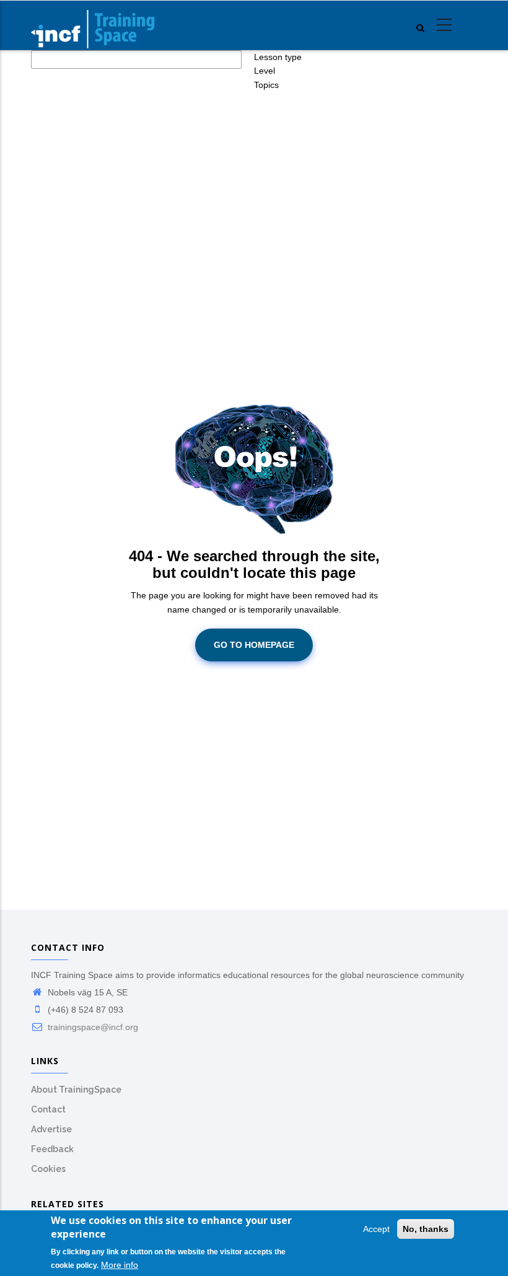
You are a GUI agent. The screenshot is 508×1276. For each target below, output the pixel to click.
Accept (376, 1229)
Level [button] (264, 71)
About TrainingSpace (76, 1090)
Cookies (48, 1169)
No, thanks (426, 1229)
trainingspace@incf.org (91, 1027)
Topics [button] (266, 85)
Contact (48, 1109)
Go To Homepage (254, 645)
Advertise (51, 1129)
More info (119, 1265)
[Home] (93, 25)
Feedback (52, 1149)
